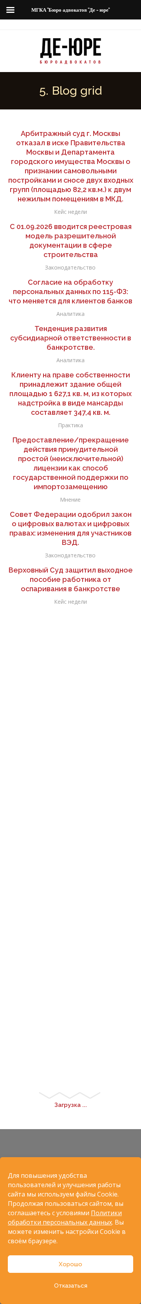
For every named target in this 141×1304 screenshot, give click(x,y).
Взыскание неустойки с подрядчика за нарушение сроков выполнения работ (70, 625)
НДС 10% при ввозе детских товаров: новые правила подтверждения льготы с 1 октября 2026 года (70, 834)
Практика (70, 425)
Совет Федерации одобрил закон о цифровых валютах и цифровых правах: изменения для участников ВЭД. (70, 528)
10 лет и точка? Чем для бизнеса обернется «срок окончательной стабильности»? (70, 1043)
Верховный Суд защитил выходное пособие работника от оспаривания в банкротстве (71, 579)
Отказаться (70, 1285)
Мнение (70, 499)
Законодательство (70, 267)
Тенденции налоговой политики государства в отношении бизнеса (70, 788)
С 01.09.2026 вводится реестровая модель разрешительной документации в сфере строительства (71, 240)
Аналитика (70, 313)
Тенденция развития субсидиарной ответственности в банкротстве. (70, 337)
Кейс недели (70, 211)
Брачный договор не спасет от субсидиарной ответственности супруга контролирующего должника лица (70, 742)
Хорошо (70, 1264)
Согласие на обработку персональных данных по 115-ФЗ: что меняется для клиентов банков (70, 291)
